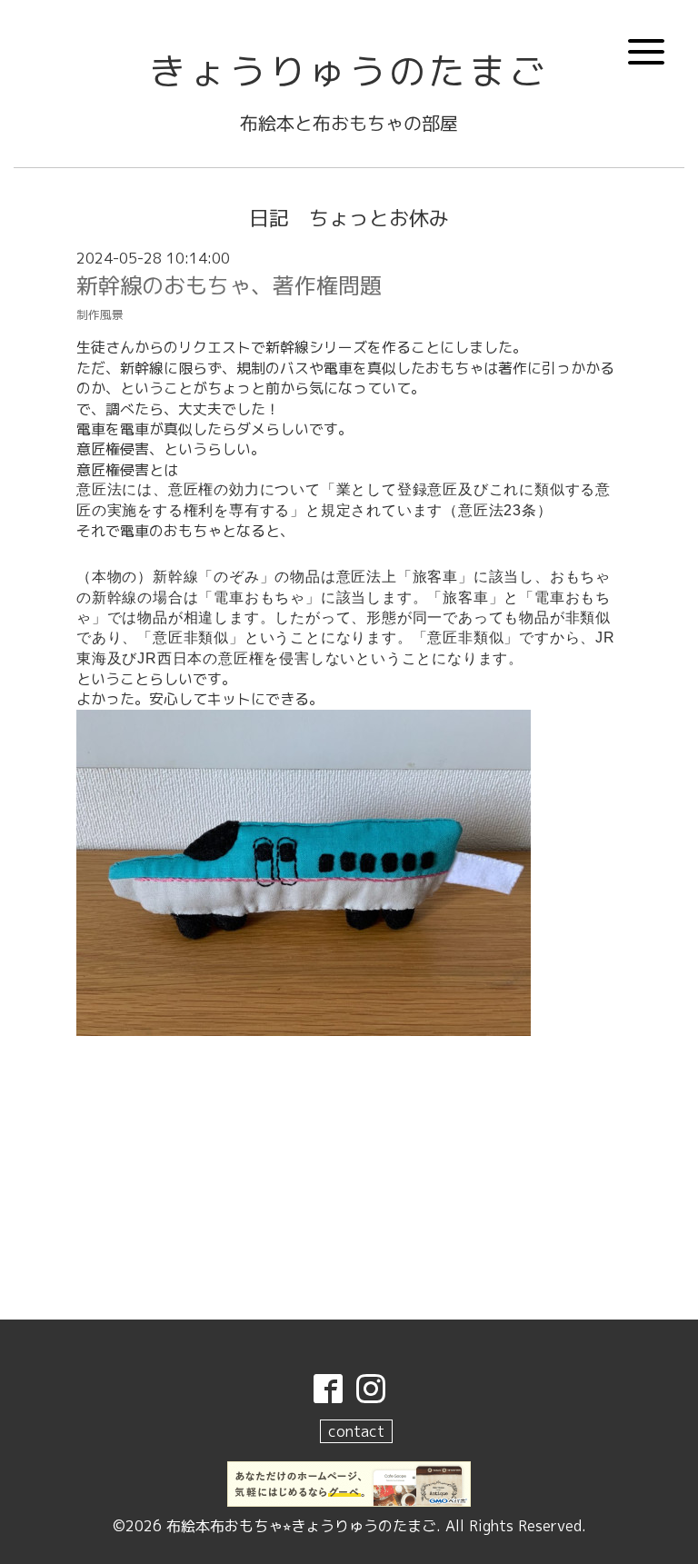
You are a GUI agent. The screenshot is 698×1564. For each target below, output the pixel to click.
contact (356, 1431)
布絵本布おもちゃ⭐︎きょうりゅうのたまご (301, 1526)
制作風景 (100, 314)
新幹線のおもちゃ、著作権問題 (229, 285)
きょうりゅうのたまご (349, 70)
